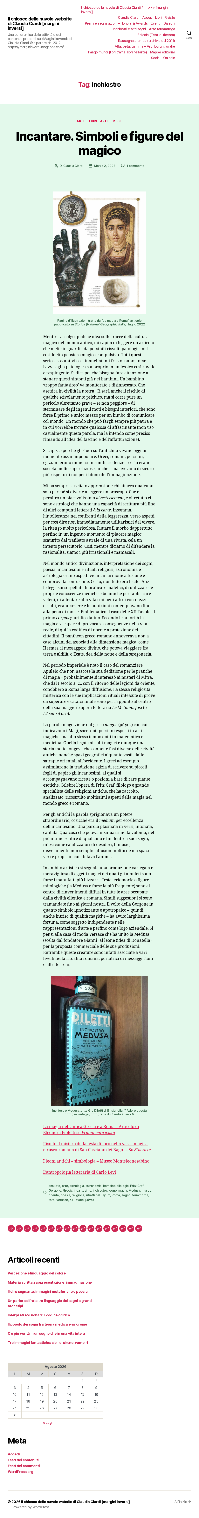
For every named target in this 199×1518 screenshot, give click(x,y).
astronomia (93, 1186)
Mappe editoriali (162, 52)
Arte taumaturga (162, 29)
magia (122, 1190)
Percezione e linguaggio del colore (37, 1273)
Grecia (67, 1190)
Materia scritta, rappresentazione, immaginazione (50, 1282)
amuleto (54, 1186)
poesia (65, 1195)
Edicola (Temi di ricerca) (156, 35)
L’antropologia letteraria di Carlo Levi (79, 1172)
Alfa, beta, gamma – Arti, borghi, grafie (145, 46)
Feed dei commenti (24, 1466)
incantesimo (82, 1190)
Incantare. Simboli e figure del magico (99, 143)
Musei (117, 121)
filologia (123, 1186)
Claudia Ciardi (128, 17)
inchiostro (100, 1190)
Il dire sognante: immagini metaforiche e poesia (47, 1291)
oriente (54, 1195)
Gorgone (55, 1190)
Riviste (170, 17)
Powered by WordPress (31, 1507)
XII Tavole (77, 1200)
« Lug (47, 1423)
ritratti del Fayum (98, 1195)
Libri (158, 17)
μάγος (89, 1200)
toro (52, 1200)
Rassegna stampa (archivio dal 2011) (146, 41)
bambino (109, 1186)
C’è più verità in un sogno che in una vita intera (46, 1333)
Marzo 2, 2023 (104, 166)
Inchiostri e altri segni (129, 29)
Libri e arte (99, 121)
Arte (81, 121)
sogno (126, 1195)
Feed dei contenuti (23, 1460)
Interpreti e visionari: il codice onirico (39, 1315)
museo (146, 1190)
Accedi (14, 1454)
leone (113, 1190)
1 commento (135, 166)
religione (78, 1195)
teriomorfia (140, 1195)
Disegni (169, 23)
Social (155, 58)
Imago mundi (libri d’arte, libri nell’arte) (117, 52)
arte (65, 1186)
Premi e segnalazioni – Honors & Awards (116, 23)
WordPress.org (20, 1472)
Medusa (134, 1190)
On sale (169, 58)
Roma (116, 1195)
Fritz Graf (136, 1186)
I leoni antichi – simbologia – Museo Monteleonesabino (96, 1161)
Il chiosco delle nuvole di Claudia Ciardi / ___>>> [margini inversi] (124, 9)
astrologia (77, 1186)
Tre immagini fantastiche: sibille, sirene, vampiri (48, 1343)
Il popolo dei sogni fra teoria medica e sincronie (47, 1324)
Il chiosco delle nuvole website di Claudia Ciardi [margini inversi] (40, 24)
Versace (62, 1200)
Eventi (155, 23)
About (147, 17)
